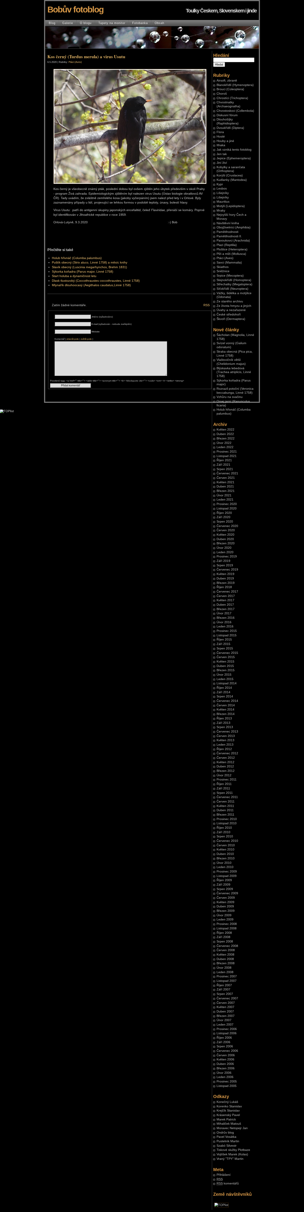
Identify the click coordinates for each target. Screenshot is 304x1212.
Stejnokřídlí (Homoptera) (234, 280)
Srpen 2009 (225, 889)
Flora (220, 132)
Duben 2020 (225, 539)
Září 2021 (223, 464)
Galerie (67, 23)
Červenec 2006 (227, 1050)
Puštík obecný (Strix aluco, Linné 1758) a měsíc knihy (89, 262)
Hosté (221, 136)
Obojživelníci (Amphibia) (234, 227)
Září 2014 (223, 692)
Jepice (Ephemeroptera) (234, 158)
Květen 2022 (225, 429)
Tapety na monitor (111, 23)
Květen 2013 (225, 740)
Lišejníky (223, 193)
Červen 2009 (226, 897)
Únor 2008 (224, 967)
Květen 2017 (225, 600)
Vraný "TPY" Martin (230, 1158)
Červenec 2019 (227, 569)
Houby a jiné (225, 141)
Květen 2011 (225, 806)
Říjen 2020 (224, 513)
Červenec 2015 (227, 653)
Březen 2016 (226, 617)
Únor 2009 (224, 915)
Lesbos (222, 188)
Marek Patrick (226, 1119)
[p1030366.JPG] (130, 183)
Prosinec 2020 (227, 504)
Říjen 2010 (224, 827)
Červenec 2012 (227, 753)
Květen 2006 (225, 1059)
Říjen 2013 (224, 718)
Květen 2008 (225, 954)
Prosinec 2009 (227, 871)
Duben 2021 (225, 486)
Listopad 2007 (227, 980)
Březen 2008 (226, 963)
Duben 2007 (225, 1011)
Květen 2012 (225, 762)
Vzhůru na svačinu (230, 397)
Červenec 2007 (227, 998)
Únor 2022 (224, 443)
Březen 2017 (226, 609)
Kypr (220, 184)
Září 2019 (223, 561)
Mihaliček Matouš (229, 1123)
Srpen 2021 (225, 469)
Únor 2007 (224, 1020)
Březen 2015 (226, 670)
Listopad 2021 (227, 456)
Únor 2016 (224, 622)
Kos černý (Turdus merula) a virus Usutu (86, 56)
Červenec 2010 (227, 841)
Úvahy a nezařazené (231, 310)
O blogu (85, 23)
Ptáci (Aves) (225, 258)
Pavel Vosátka (226, 1136)
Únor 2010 (224, 863)
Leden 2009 (225, 919)
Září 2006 (223, 1042)
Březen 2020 (226, 543)
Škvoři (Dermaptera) (231, 319)
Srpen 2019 (225, 565)
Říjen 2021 (224, 460)
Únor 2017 (224, 613)
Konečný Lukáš (227, 1102)
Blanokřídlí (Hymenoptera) (235, 85)
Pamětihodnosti (227, 232)
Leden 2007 (225, 1024)
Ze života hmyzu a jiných (234, 305)
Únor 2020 (224, 547)
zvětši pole (86, 339)
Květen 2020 (225, 534)
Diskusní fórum (227, 115)
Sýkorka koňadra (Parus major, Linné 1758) (82, 271)
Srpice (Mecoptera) (230, 275)
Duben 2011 (225, 810)
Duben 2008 (225, 959)
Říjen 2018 (224, 587)
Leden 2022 (225, 447)
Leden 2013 (225, 744)
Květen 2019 (225, 574)
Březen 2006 (226, 1068)
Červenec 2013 (227, 731)
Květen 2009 (225, 902)
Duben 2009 (225, 906)
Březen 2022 (226, 438)
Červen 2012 (226, 757)
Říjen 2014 (224, 687)
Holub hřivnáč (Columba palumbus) (77, 258)
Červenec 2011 (227, 797)
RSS (206, 305)
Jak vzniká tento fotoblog (234, 149)
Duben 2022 (225, 434)
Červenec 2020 (227, 526)
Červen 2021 (226, 477)
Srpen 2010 (225, 836)
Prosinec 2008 (227, 924)
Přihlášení (224, 1174)
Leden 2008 (225, 972)
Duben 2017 (225, 604)
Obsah (159, 23)
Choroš (222, 93)
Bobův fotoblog (75, 9)
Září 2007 (223, 989)
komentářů (228, 1183)
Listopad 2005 (227, 1086)
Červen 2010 (226, 845)
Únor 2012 (224, 775)
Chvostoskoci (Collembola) (235, 110)
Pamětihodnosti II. (229, 236)
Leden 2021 (225, 499)
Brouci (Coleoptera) (230, 89)
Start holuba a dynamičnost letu (74, 276)
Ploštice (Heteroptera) (232, 249)
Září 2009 (223, 884)
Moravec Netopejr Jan (232, 1128)
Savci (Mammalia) (229, 262)
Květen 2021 (225, 482)
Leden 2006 (225, 1077)
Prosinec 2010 (227, 819)
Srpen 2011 (225, 793)
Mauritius (223, 201)
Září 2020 (223, 517)
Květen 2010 (225, 849)
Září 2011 (223, 788)
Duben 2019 (225, 578)
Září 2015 (223, 644)
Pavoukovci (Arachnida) (233, 240)
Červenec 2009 (227, 893)
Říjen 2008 (224, 932)
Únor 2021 (224, 495)
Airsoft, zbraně (227, 80)
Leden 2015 (225, 679)
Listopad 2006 (227, 1033)
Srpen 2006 (225, 1046)
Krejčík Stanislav (228, 1110)
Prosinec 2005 (227, 1081)
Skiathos (223, 267)
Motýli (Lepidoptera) (231, 206)
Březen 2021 (226, 491)
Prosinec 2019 (227, 556)
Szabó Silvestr (227, 1145)
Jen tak (222, 154)
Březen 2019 (226, 583)
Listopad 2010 (227, 823)
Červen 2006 (226, 1055)
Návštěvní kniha (228, 223)
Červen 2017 (226, 596)
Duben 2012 (225, 766)
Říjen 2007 (224, 985)
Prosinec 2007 (227, 976)
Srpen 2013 (225, 727)
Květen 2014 (225, 709)
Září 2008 (223, 937)
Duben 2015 (225, 666)
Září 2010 (223, 832)
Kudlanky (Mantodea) (232, 180)
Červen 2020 (226, 530)
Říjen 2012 (224, 749)
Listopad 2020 (227, 508)
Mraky (221, 210)
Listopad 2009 (227, 876)
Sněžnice (223, 271)
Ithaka (221, 145)
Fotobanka (140, 23)
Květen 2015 (225, 661)
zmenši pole (73, 339)
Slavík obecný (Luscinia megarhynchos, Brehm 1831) (89, 267)
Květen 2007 (225, 1007)
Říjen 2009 (224, 880)
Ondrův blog (225, 1132)
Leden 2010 (225, 867)
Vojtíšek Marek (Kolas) (232, 1154)
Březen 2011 (225, 814)
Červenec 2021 (227, 473)
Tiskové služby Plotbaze (233, 1150)
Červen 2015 (226, 657)
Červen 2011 (226, 801)
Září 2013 (223, 723)
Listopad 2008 (227, 928)
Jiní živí (222, 162)
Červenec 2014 (227, 701)
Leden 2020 (225, 552)
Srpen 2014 (225, 696)
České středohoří (229, 314)
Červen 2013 (226, 736)
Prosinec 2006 (227, 1029)
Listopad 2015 (227, 635)
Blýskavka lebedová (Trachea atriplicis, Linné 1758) (234, 372)
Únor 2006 (224, 1072)
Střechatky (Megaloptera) (234, 284)
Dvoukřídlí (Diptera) (230, 128)
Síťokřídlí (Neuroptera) (232, 288)
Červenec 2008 (227, 946)
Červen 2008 (226, 950)
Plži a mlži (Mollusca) (231, 254)
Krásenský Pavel (228, 1115)
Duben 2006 (225, 1064)
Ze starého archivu (230, 301)
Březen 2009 (226, 910)
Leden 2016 (225, 626)
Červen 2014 (226, 705)
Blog (52, 23)
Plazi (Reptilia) (227, 245)
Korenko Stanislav (229, 1106)
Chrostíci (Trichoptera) (232, 98)
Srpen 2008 (225, 941)
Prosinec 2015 (227, 631)
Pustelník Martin (228, 1141)
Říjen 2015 (224, 639)
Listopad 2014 (227, 683)
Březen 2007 (226, 1016)
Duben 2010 (225, 854)
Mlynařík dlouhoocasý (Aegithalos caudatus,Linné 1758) (91, 285)
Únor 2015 (224, 674)
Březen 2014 (226, 714)
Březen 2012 (226, 771)
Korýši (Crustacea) (230, 175)
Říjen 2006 (224, 1037)
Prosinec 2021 (227, 451)
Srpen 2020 (225, 521)
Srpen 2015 (225, 648)
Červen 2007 (226, 1002)
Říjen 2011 (224, 784)
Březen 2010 (226, 858)
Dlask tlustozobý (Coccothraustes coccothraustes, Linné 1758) (96, 280)
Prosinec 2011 (227, 779)
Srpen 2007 (225, 994)
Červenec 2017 (227, 591)
